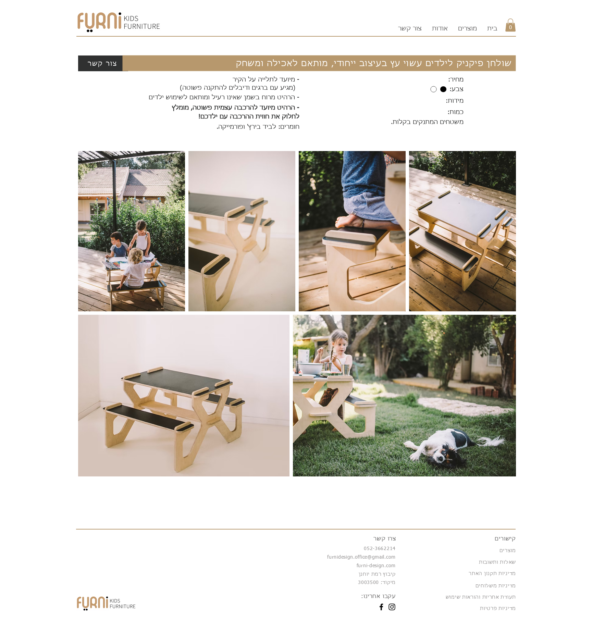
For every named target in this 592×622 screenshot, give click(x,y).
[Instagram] (391, 606)
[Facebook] (381, 606)
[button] (510, 25)
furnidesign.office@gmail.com (361, 557)
